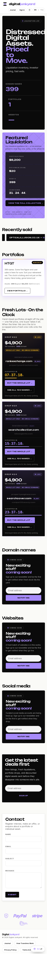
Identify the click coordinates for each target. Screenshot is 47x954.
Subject (9, 859)
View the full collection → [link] (25, 203)
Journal (13, 10)
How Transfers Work (25, 943)
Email (8, 846)
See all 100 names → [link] (19, 390)
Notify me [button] (23, 598)
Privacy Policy (10, 950)
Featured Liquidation (18, 139)
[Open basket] (29, 10)
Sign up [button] (23, 796)
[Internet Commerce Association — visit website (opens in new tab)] (23, 923)
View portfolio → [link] (17, 291)
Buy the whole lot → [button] (19, 383)
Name (8, 834)
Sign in (22, 10)
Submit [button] (12, 895)
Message (9, 871)
